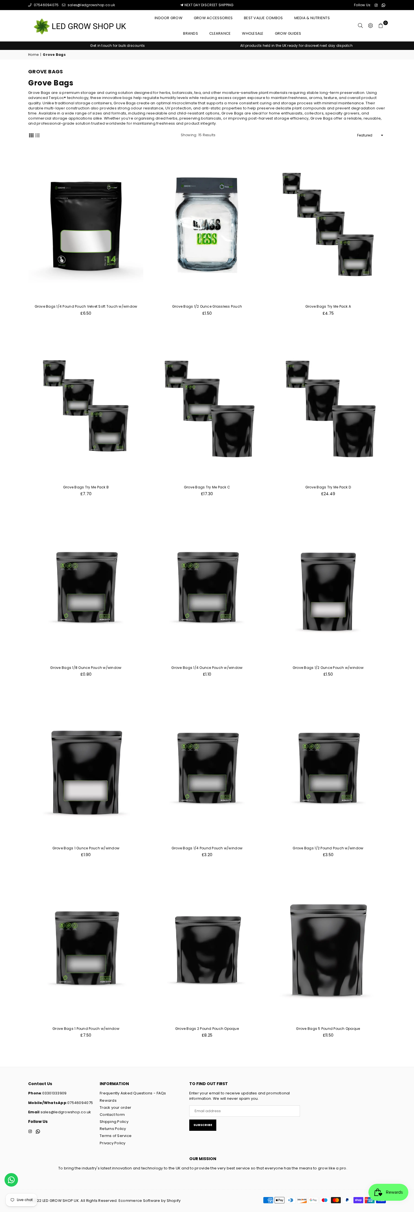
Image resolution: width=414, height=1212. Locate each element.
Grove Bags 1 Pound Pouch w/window (85, 1028)
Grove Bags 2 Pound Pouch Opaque (207, 1028)
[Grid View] (31, 135)
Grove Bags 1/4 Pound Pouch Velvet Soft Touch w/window (86, 306)
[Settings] (371, 25)
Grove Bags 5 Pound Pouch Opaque (328, 1028)
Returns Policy (113, 1128)
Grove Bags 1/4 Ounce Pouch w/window (206, 667)
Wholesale (252, 33)
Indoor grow (168, 18)
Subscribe (202, 1125)
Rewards (108, 1100)
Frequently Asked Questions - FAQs (133, 1093)
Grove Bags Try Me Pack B (86, 487)
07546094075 (46, 5)
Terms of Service (116, 1135)
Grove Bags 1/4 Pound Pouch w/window (207, 848)
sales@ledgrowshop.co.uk (91, 5)
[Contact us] (11, 1180)
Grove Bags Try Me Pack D (328, 487)
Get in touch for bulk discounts (117, 45)
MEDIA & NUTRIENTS (312, 18)
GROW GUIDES (288, 33)
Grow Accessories (213, 18)
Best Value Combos (263, 18)
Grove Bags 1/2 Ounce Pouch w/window (328, 667)
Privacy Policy (113, 1143)
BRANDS (190, 33)
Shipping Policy (114, 1121)
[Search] (360, 25)
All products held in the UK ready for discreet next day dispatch (296, 45)
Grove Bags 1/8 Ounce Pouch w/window (85, 667)
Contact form (112, 1114)
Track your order (115, 1107)
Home (33, 54)
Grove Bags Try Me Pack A (328, 306)
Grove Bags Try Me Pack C (207, 487)
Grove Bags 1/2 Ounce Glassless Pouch (207, 306)
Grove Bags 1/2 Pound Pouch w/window (328, 848)
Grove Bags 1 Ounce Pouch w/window (86, 848)
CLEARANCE (220, 33)
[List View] (37, 135)
